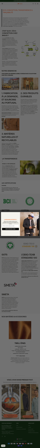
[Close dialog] (38, 213)
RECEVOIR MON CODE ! (10, 229)
